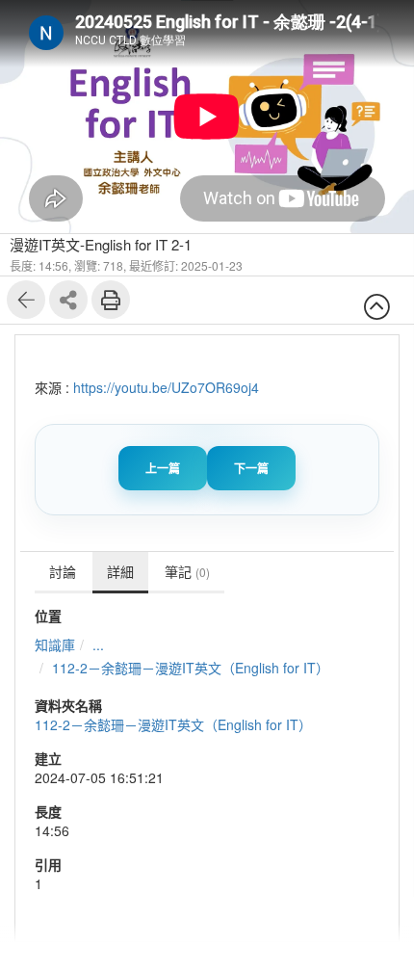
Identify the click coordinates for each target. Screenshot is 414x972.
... (98, 644)
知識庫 (55, 644)
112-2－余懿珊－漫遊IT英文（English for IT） (190, 667)
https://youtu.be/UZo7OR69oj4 (166, 387)
